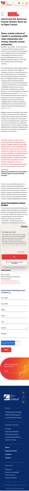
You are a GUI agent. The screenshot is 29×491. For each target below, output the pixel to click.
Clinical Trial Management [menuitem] (13, 415)
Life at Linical (13, 15)
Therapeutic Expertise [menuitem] (11, 425)
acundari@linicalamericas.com (10, 281)
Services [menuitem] (7, 408)
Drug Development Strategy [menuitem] (13, 412)
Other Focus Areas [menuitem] (10, 440)
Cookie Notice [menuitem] (15, 485)
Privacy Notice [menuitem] (7, 485)
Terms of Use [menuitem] (22, 485)
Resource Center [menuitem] (11, 451)
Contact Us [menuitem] (8, 469)
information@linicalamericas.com (10, 283)
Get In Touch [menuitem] (9, 465)
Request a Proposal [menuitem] (11, 477)
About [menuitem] (7, 447)
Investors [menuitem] (8, 454)
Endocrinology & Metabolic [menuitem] (13, 437)
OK (14, 257)
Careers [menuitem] (8, 458)
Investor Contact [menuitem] (10, 475)
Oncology (12, 13)
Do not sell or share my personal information (14, 262)
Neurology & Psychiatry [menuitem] (12, 431)
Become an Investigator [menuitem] (12, 472)
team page (7, 108)
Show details (21, 251)
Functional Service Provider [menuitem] (13, 417)
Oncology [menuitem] (8, 429)
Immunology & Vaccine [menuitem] (11, 434)
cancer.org (22, 93)
